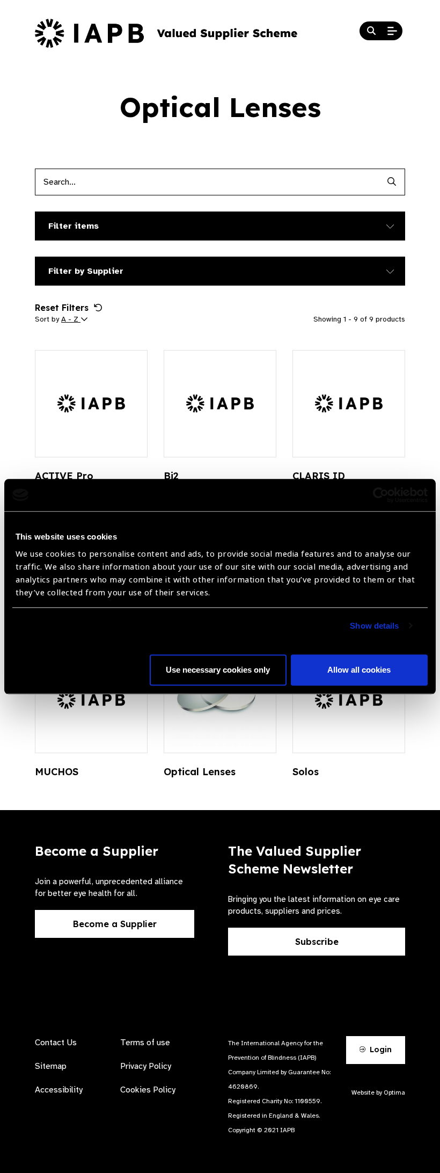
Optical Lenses (200, 772)
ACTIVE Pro (64, 476)
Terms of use (145, 1042)
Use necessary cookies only (218, 669)
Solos (305, 772)
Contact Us (56, 1042)
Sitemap (51, 1066)
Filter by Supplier (85, 271)
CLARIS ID (318, 476)
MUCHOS (56, 772)
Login (380, 1049)
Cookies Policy (147, 1089)
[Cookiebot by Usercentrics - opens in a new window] (381, 495)
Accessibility (59, 1089)
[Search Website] (371, 31)
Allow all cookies (359, 669)
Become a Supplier (115, 924)
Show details (374, 625)
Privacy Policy (145, 1066)
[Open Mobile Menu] (392, 31)
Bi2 (171, 476)
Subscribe (317, 941)
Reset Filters (62, 307)
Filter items (73, 226)
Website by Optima (378, 1092)
